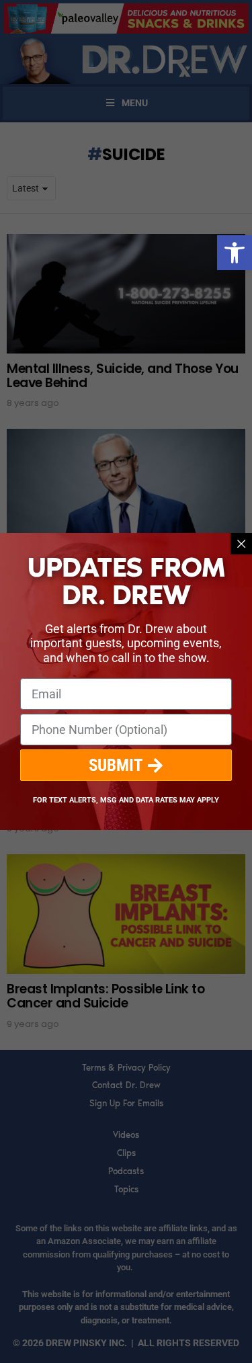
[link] (234, 252)
